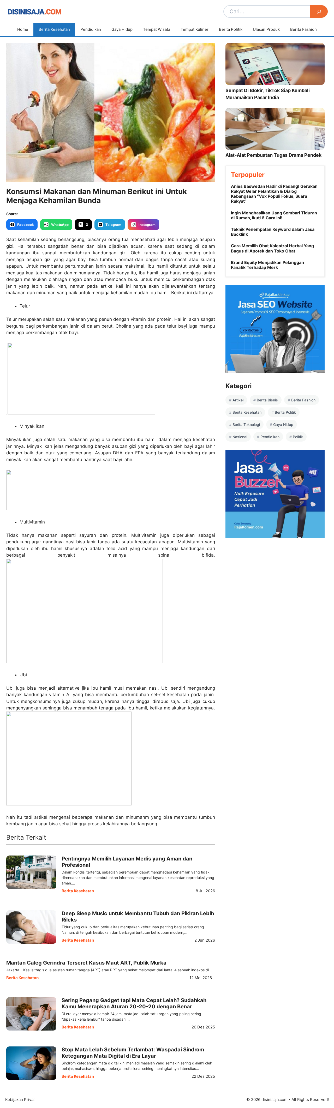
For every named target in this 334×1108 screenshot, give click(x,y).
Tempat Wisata (156, 29)
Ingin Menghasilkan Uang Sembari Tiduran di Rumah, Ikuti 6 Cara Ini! (274, 215)
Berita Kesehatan (54, 29)
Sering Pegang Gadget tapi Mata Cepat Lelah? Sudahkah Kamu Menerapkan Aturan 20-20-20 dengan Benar (134, 1003)
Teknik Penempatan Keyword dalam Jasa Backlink (272, 232)
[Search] (319, 11)
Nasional (239, 437)
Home (22, 29)
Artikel (237, 400)
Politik (298, 437)
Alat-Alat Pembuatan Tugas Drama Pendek (273, 155)
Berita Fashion (303, 29)
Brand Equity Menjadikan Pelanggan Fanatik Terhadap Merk (267, 265)
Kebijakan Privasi (21, 1099)
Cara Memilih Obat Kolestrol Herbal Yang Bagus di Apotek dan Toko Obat (272, 248)
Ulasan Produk (266, 29)
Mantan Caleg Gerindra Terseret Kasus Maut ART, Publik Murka (86, 963)
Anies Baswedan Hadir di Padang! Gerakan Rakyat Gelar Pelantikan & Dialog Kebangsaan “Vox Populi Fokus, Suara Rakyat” (274, 194)
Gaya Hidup (122, 29)
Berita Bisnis (267, 400)
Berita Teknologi (246, 424)
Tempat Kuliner (194, 29)
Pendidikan (90, 29)
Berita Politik (230, 29)
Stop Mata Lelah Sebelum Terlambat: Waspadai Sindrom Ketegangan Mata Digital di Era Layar (133, 1052)
